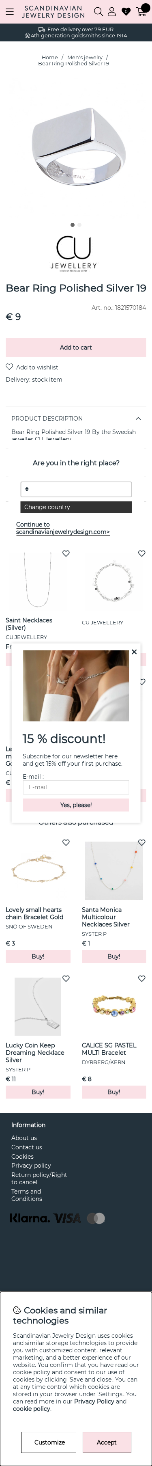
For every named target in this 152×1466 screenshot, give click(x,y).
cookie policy (31, 1408)
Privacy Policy (94, 1401)
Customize (49, 1442)
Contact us (26, 1147)
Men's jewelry (85, 57)
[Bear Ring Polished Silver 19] (73, 225)
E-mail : (33, 776)
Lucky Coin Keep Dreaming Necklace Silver (35, 1053)
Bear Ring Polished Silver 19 (73, 63)
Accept (107, 1442)
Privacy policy (31, 1165)
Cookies (22, 1156)
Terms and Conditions (26, 1195)
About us (24, 1138)
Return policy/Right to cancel (39, 1178)
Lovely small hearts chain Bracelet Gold (35, 913)
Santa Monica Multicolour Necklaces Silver (106, 917)
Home (50, 57)
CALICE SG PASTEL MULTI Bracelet (109, 1049)
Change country (47, 507)
